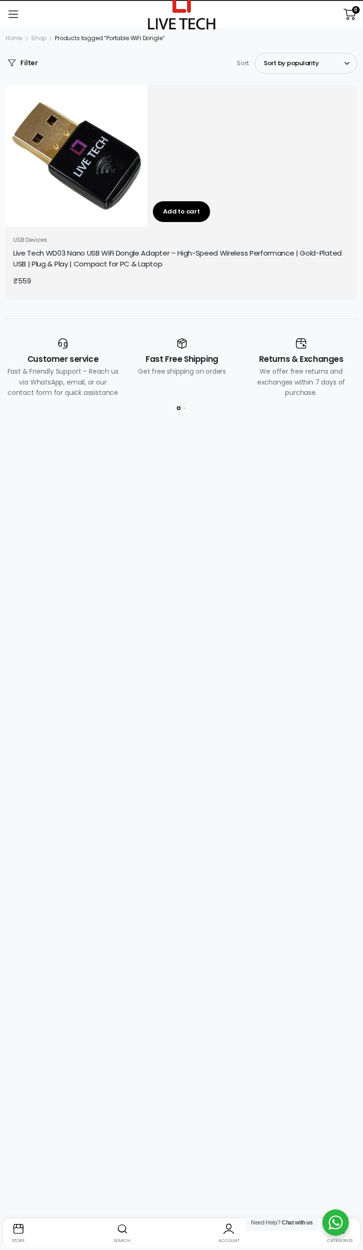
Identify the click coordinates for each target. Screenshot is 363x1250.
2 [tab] (184, 408)
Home (14, 38)
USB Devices (30, 240)
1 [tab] (179, 408)
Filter (29, 63)
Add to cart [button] (181, 211)
